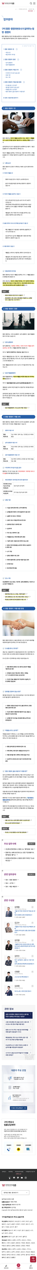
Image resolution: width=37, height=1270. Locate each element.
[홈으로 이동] (15, 9)
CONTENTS (28, 46)
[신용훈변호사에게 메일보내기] (32, 972)
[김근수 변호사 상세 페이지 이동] (19, 929)
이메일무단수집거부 (30, 1171)
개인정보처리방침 (19, 1171)
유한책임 (11, 1171)
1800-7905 (13, 1202)
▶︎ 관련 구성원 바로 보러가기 (10, 98)
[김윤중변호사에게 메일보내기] (32, 986)
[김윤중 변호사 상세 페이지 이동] (19, 990)
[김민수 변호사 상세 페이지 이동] (19, 961)
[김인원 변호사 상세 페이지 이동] (19, 945)
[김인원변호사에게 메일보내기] (32, 940)
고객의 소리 (18, 1174)
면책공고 (4, 1171)
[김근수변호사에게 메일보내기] (32, 923)
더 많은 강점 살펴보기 (17, 1108)
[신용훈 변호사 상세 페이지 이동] (19, 976)
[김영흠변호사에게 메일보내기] (32, 907)
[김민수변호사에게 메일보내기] (32, 956)
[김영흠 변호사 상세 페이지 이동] (19, 912)
